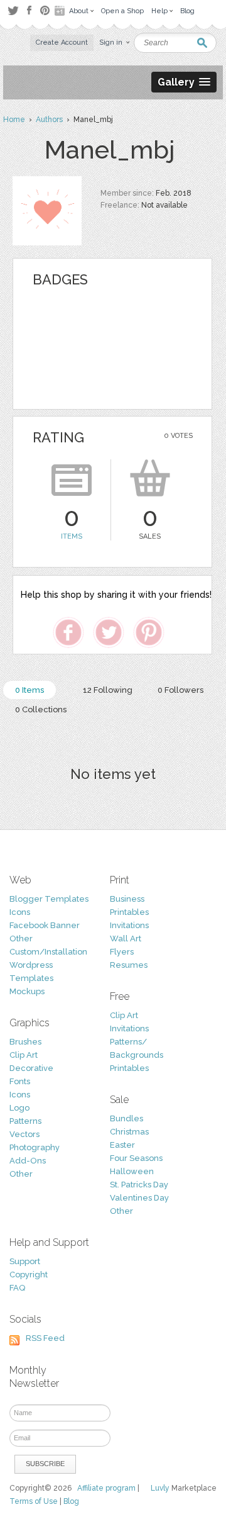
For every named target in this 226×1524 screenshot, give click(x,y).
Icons (19, 912)
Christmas (129, 1131)
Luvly (160, 1488)
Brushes (25, 1041)
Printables (129, 912)
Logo (19, 1107)
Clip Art (23, 1055)
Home (14, 119)
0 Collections (41, 709)
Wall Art (125, 938)
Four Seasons (136, 1158)
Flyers (122, 951)
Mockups (27, 991)
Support (24, 1261)
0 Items (29, 690)
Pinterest (44, 10)
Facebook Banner (44, 925)
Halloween (132, 1171)
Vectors (24, 1134)
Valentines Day (139, 1197)
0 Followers (180, 690)
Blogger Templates (49, 899)
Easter (122, 1145)
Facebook (29, 11)
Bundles (126, 1118)
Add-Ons (27, 1160)
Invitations (129, 925)
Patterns (25, 1121)
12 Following (107, 690)
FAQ (17, 1287)
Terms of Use (33, 1501)
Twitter (12, 10)
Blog (71, 1501)
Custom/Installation (48, 951)
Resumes (129, 965)
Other (21, 938)
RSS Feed (45, 1338)
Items (71, 536)
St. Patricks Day (139, 1184)
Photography (34, 1147)
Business (127, 899)
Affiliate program (106, 1488)
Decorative (31, 1068)
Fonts (19, 1081)
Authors (49, 119)
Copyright (28, 1274)
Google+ (61, 11)
